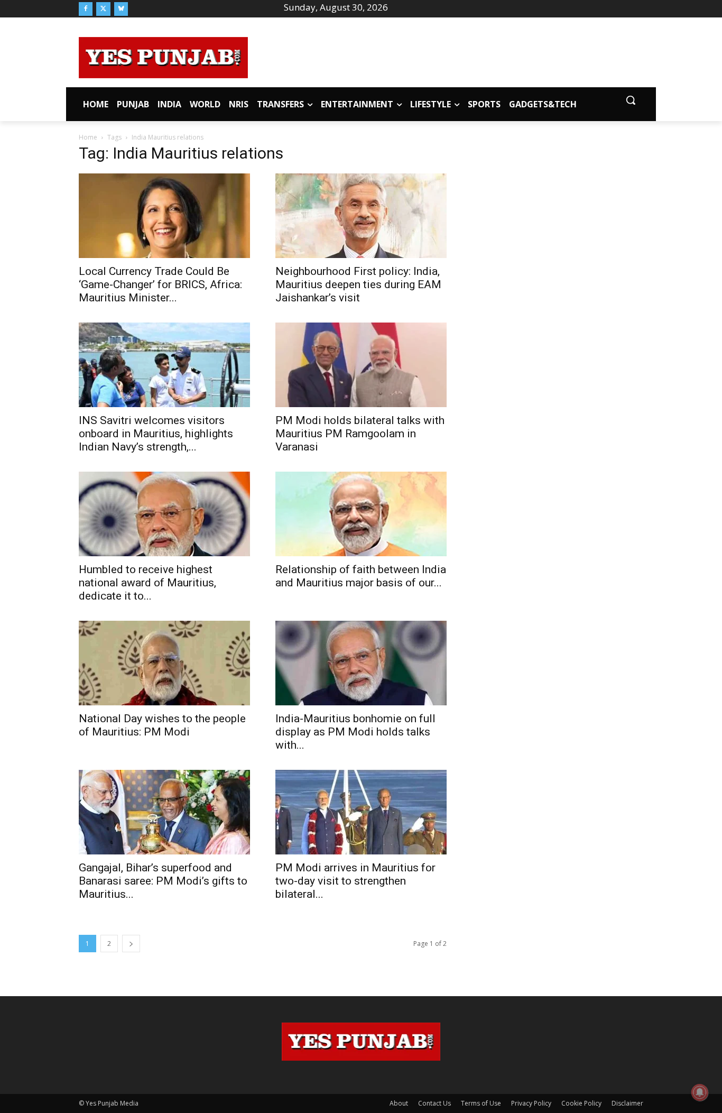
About (399, 1103)
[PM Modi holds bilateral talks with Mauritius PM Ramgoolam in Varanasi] (361, 365)
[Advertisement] (445, 56)
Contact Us (434, 1103)
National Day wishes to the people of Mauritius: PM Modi (162, 725)
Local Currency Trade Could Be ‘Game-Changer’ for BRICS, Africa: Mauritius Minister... (160, 284)
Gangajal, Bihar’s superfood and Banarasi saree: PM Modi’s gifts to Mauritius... (163, 880)
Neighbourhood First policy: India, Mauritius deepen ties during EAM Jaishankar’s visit (358, 284)
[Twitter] (103, 9)
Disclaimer (627, 1103)
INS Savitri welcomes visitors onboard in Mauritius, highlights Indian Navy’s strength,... (156, 433)
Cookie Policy (581, 1103)
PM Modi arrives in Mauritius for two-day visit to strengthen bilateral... (355, 880)
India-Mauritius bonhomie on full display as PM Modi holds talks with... (355, 731)
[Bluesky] (121, 9)
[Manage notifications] (699, 1092)
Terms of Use (481, 1103)
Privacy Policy (531, 1103)
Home (88, 137)
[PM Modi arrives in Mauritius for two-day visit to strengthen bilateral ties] (361, 812)
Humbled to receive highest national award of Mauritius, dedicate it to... (147, 582)
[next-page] (131, 943)
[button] (630, 100)
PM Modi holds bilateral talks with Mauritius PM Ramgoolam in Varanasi (360, 433)
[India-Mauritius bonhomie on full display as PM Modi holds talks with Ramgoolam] (361, 663)
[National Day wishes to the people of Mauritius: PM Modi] (164, 663)
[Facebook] (85, 9)
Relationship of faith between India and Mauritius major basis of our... (360, 576)
